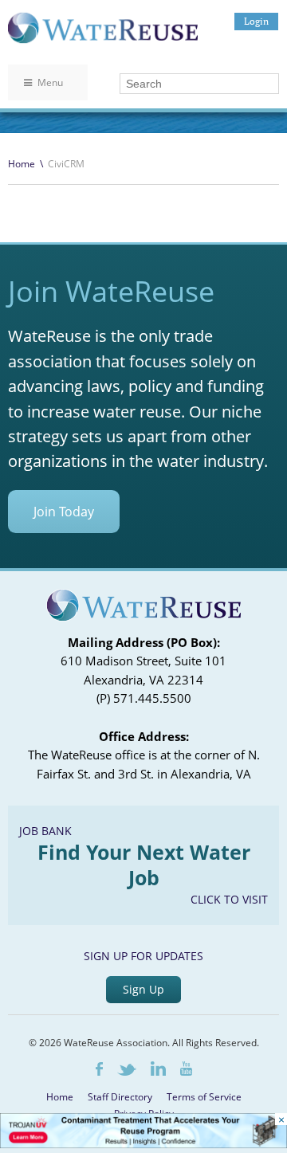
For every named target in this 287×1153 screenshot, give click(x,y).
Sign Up (143, 989)
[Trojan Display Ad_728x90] (143, 1143)
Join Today (63, 511)
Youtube (186, 1068)
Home (21, 164)
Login (256, 21)
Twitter (126, 1070)
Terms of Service (204, 1097)
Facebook (99, 1069)
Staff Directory (120, 1097)
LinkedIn (158, 1068)
